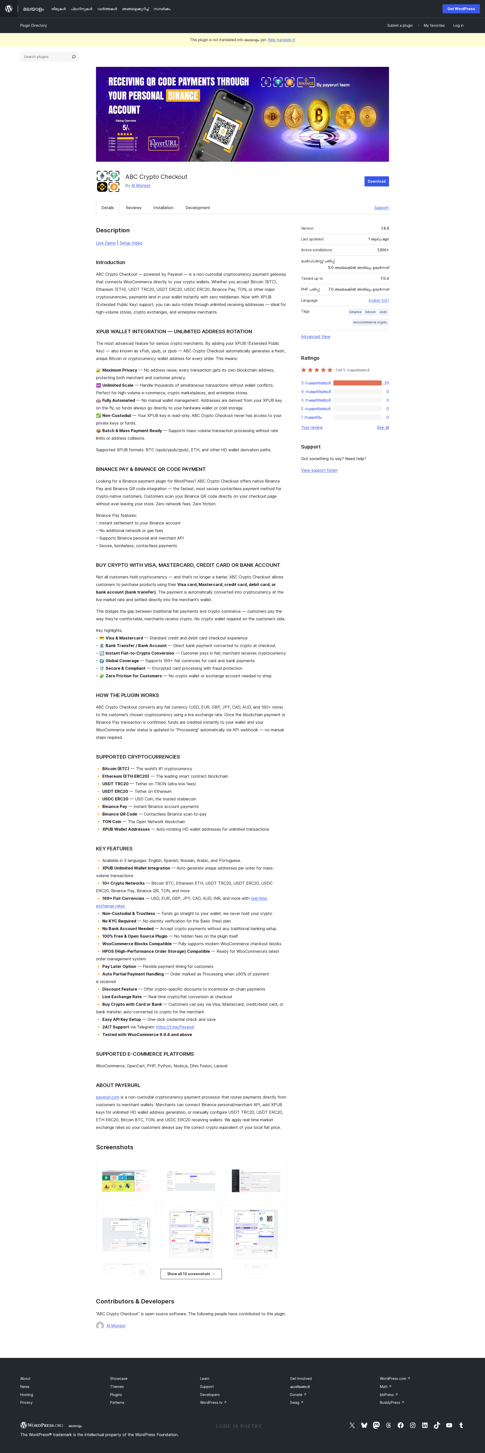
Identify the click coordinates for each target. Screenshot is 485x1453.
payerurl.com (107, 1097)
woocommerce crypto (370, 322)
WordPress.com (395, 1378)
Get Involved (301, 1378)
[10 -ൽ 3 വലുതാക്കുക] (279, 1162)
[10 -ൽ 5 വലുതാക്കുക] (214, 1216)
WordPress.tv (213, 1402)
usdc (383, 312)
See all (383, 427)
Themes (117, 1386)
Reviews (133, 207)
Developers (210, 1394)
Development (197, 207)
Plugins (116, 1394)
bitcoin (371, 312)
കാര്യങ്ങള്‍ (300, 1386)
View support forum (319, 470)
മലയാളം (75, 1426)
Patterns (117, 1402)
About (25, 1378)
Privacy (26, 1402)
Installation (163, 207)
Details (107, 207)
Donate (298, 1394)
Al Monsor (141, 185)
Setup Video (131, 242)
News (25, 1386)
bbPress (389, 1394)
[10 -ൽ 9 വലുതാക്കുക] (279, 1269)
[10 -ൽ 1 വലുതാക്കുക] (150, 1162)
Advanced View (315, 336)
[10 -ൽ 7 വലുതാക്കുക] (150, 1269)
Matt (386, 1386)
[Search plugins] (74, 57)
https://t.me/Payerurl (175, 1026)
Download (377, 181)
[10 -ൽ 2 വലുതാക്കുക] (214, 1162)
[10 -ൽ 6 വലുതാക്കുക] (279, 1216)
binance (355, 312)
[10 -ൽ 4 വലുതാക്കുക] (150, 1216)
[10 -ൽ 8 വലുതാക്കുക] (214, 1269)
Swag (297, 1402)
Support (381, 207)
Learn (204, 1378)
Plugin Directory (33, 25)
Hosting (26, 1394)
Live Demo (106, 242)
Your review (312, 427)
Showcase (119, 1378)
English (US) (379, 300)
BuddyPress (392, 1402)
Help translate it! (281, 40)
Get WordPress (461, 9)
